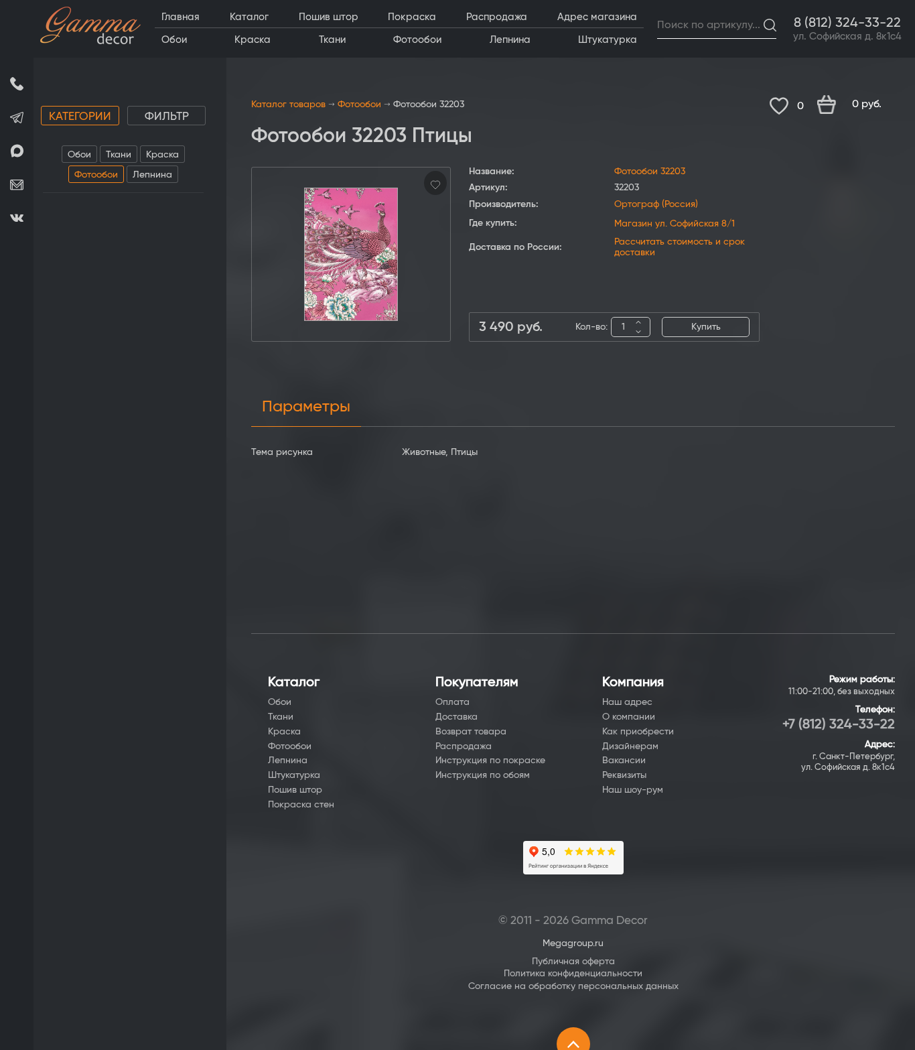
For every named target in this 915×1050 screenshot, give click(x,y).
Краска (162, 154)
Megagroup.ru (573, 943)
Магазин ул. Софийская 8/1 (674, 223)
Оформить (856, 105)
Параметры (306, 407)
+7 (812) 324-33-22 (838, 724)
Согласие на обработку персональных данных (573, 986)
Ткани (118, 154)
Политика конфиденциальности (573, 973)
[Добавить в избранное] (435, 183)
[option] (351, 254)
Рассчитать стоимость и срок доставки (679, 247)
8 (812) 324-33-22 (847, 22)
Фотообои (96, 175)
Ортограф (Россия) (656, 204)
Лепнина (152, 175)
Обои (79, 154)
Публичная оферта (573, 961)
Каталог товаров (288, 104)
